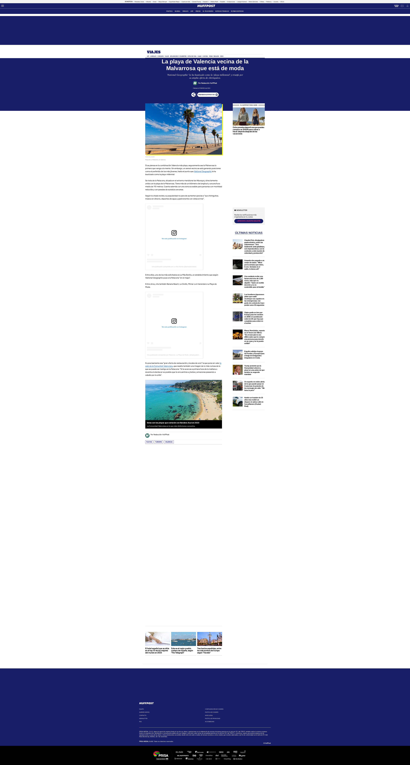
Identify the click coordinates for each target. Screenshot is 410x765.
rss (140, 721)
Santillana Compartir (212, 752)
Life (148, 56)
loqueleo (228, 758)
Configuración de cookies (214, 709)
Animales (153, 56)
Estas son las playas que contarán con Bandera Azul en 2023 (173, 423)
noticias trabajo (222, 11)
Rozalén (222, 1)
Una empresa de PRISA (161, 754)
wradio (201, 755)
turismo (158, 442)
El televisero (208, 11)
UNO (195, 755)
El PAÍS (180, 752)
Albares (148, 1)
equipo (141, 709)
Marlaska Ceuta (139, 1)
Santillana (200, 752)
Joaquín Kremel (242, 1)
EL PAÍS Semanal (225, 755)
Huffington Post (183, 755)
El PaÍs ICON (209, 758)
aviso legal (209, 715)
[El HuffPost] (206, 5)
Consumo (160, 56)
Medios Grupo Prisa (161, 759)
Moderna (189, 758)
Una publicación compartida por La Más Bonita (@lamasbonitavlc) (174, 266)
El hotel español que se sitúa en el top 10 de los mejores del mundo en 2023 (157, 650)
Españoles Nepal (174, 1)
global (177, 11)
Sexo (221, 56)
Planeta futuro (233, 755)
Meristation (238, 758)
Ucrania (276, 1)
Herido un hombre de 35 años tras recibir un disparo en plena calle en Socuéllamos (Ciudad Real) (253, 402)
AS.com (228, 752)
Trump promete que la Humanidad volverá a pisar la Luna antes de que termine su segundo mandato (254, 370)
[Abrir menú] (2, 6)
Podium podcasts (200, 758)
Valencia (169, 442)
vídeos (198, 11)
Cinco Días (209, 755)
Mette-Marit (214, 1)
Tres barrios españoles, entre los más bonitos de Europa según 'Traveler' (209, 650)
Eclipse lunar (231, 1)
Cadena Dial (217, 755)
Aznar (155, 1)
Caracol (243, 752)
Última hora (396, 6)
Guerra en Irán (186, 1)
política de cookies (211, 712)
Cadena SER (221, 752)
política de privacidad (212, 718)
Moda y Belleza (214, 56)
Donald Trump (196, 1)
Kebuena (241, 755)
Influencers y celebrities (178, 56)
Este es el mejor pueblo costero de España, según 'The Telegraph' (182, 650)
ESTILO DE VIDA (192, 56)
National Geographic (203, 171)
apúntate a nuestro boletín (248, 221)
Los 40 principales (191, 752)
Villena (262, 1)
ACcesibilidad (209, 721)
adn (235, 752)
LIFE (191, 11)
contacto (142, 715)
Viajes (154, 52)
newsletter (143, 718)
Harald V (206, 1)
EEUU (282, 1)
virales (185, 11)
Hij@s (199, 56)
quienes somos (144, 712)
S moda (218, 758)
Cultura (205, 56)
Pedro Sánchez (253, 1)
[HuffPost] (146, 703)
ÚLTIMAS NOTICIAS (237, 11)
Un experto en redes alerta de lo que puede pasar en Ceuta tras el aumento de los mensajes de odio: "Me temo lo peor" (254, 386)
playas (149, 442)
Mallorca (269, 1)
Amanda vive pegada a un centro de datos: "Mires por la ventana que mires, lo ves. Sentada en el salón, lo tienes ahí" (254, 265)
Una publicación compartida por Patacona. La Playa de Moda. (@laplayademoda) (174, 355)
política (169, 11)
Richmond (179, 758)
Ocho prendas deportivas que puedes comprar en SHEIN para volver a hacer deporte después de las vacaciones (248, 130)
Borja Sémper (163, 1)
